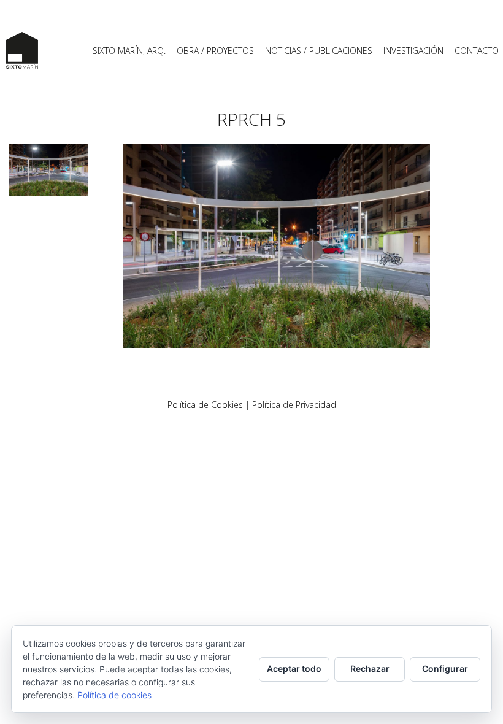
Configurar (445, 668)
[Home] (22, 50)
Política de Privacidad (294, 404)
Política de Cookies (205, 404)
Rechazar (370, 668)
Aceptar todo (294, 668)
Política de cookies (114, 695)
